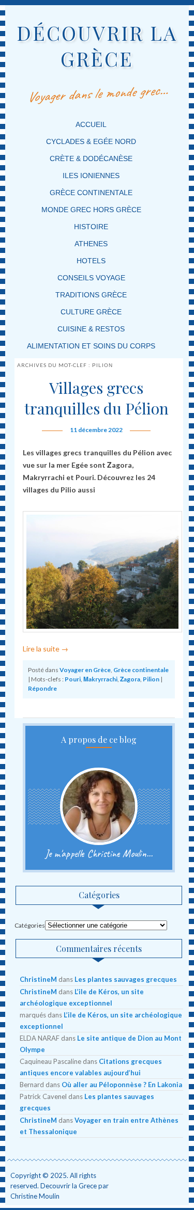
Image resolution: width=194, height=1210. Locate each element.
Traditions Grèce (91, 295)
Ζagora (130, 679)
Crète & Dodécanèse (91, 158)
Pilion (151, 679)
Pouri (73, 679)
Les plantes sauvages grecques (125, 979)
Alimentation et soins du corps (91, 346)
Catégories (29, 925)
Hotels (91, 261)
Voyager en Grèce (85, 670)
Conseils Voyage (91, 278)
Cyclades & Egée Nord (91, 141)
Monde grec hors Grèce (91, 209)
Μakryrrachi (100, 679)
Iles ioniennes (91, 175)
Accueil (91, 124)
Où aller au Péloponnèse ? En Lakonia (122, 1084)
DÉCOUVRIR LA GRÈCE (97, 46)
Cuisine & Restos (91, 329)
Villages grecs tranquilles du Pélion (96, 398)
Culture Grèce (91, 312)
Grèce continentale (91, 192)
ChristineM (38, 979)
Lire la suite (45, 648)
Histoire (91, 226)
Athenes (91, 244)
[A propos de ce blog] (99, 806)
